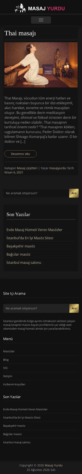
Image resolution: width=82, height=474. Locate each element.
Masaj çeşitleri (27, 168)
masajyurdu (58, 168)
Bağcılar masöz (18, 254)
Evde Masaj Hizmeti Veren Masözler (34, 229)
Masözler (9, 351)
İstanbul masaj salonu (24, 262)
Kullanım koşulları (14, 384)
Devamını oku (20, 154)
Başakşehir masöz (21, 246)
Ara (73, 193)
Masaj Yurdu (54, 465)
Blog (6, 360)
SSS (5, 368)
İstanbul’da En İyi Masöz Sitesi (30, 238)
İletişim (7, 376)
